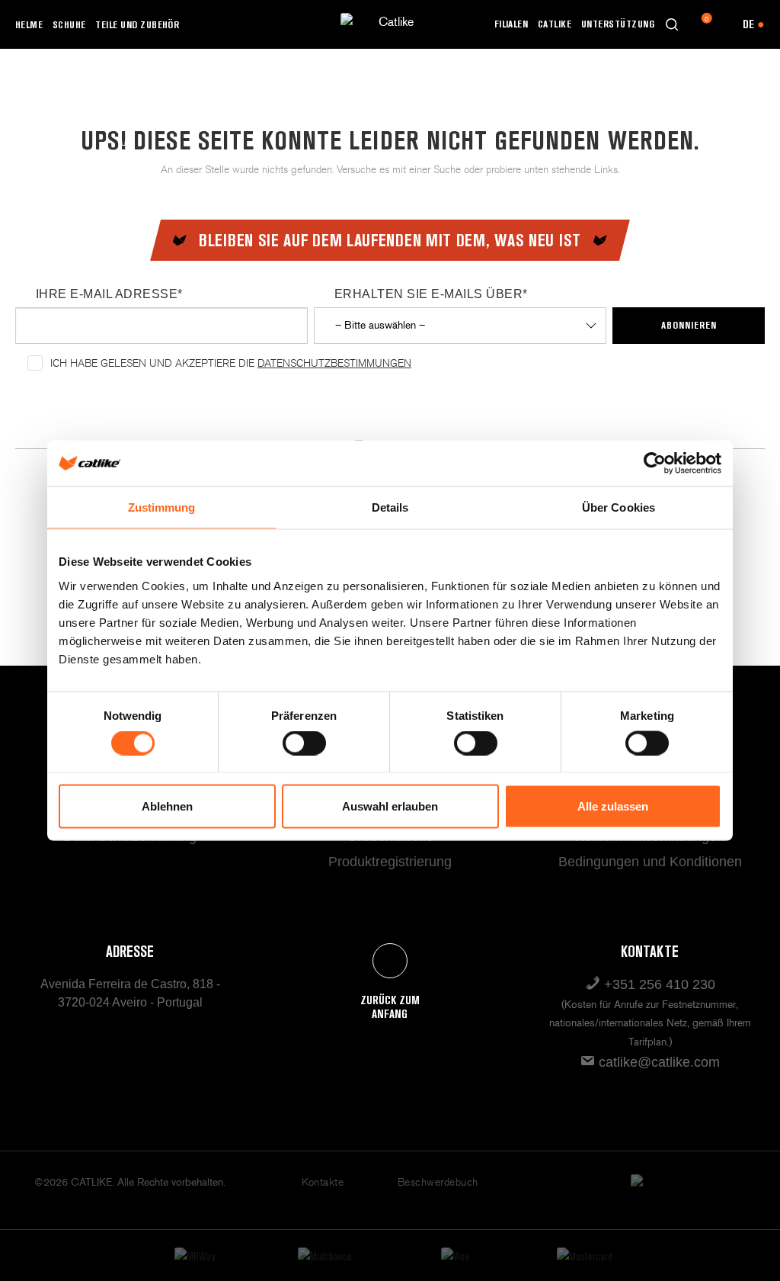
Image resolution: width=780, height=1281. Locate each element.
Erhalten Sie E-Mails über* (430, 293)
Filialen (511, 24)
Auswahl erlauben (390, 806)
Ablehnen (167, 806)
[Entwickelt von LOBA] (650, 1190)
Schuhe (69, 24)
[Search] (672, 24)
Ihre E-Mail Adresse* (109, 293)
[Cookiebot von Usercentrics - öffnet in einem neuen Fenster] (654, 463)
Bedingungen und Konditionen (650, 861)
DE (754, 24)
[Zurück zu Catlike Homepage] (390, 23)
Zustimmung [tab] (162, 507)
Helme (29, 24)
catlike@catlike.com (657, 1062)
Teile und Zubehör (137, 24)
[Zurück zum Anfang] (390, 960)
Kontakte (323, 1182)
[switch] (304, 742)
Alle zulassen (612, 806)
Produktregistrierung (390, 861)
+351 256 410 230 (650, 1012)
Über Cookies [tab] (618, 507)
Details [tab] (390, 507)
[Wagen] (698, 24)
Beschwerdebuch (438, 1182)
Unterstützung (617, 24)
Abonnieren (689, 325)
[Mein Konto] (723, 24)
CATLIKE (554, 24)
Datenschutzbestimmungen (334, 363)
